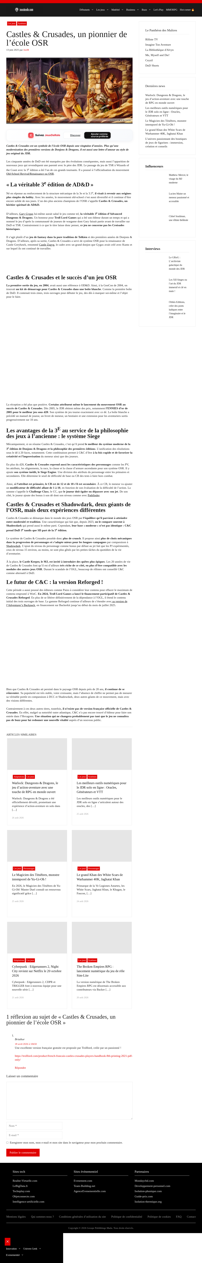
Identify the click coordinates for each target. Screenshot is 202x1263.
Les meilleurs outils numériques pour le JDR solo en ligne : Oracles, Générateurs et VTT (101, 787)
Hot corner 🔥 (187, 9)
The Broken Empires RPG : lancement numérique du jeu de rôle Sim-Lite (101, 971)
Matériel (115, 9)
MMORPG (171, 9)
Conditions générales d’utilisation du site (82, 1216)
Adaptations (19, 777)
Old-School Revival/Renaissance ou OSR (30, 173)
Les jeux (100, 9)
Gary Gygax (26, 213)
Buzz (144, 9)
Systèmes (22, 23)
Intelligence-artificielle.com (28, 1201)
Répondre (20, 1067)
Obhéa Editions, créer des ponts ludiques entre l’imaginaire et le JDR (177, 310)
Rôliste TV (151, 39)
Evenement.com (83, 1180)
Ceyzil (149, 60)
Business (130, 9)
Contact (191, 1216)
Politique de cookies (159, 1216)
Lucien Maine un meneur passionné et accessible (179, 197)
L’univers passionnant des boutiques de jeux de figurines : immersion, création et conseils (166, 142)
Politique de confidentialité (126, 1216)
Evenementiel (13, 1255)
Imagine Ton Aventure (158, 44)
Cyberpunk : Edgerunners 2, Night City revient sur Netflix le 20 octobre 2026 (36, 971)
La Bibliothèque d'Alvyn (159, 49)
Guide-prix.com (144, 1196)
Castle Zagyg (46, 244)
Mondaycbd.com (144, 1180)
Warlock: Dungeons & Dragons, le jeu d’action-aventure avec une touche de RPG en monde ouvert (35, 787)
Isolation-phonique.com (148, 1191)
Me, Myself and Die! (157, 55)
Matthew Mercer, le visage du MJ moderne (178, 179)
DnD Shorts (152, 65)
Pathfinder (93, 495)
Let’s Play (158, 9)
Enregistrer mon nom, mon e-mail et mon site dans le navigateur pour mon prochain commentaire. (66, 1142)
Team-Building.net (84, 1186)
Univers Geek (30, 1248)
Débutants (85, 9)
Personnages (29, 868)
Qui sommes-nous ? (42, 1216)
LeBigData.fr (20, 1186)
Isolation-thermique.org (148, 1201)
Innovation (11, 1248)
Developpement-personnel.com (152, 1186)
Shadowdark (13, 546)
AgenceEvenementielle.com (90, 1191)
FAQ (178, 1216)
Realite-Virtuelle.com (25, 1180)
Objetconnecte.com (24, 1196)
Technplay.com (21, 1191)
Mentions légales (16, 1216)
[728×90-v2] (63, 268)
